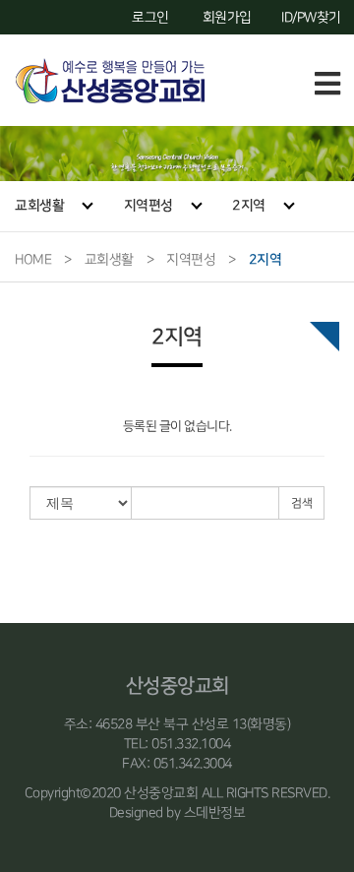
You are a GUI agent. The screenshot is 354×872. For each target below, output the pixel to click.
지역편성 (148, 206)
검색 (301, 503)
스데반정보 (215, 812)
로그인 (150, 17)
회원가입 (227, 17)
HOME (33, 259)
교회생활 (39, 206)
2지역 (249, 206)
